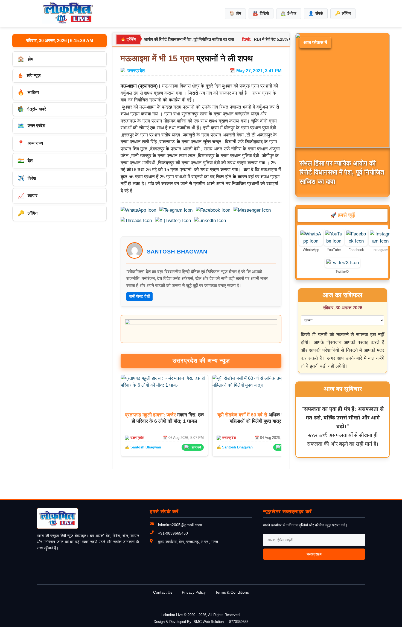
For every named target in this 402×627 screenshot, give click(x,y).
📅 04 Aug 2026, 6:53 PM (275, 438)
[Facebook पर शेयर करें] (213, 210)
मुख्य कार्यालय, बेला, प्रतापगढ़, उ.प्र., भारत (188, 541)
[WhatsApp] (311, 241)
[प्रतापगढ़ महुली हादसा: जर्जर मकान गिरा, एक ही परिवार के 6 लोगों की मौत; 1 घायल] (164, 385)
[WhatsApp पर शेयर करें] (138, 210)
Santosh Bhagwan (177, 252)
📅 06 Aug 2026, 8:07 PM (183, 438)
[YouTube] (334, 241)
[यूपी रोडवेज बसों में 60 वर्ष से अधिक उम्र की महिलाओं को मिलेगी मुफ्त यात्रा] (255, 385)
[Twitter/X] (342, 262)
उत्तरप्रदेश (136, 70)
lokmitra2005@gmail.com (180, 525)
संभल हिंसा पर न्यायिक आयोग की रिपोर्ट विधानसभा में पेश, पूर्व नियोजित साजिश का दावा (161, 39)
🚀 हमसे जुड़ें (342, 215)
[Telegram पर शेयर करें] (176, 210)
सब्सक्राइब (314, 554)
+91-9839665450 (173, 533)
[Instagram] (380, 241)
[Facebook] (356, 241)
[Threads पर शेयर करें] (136, 220)
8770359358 (238, 622)
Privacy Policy (194, 592)
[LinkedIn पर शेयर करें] (210, 220)
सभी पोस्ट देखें (139, 296)
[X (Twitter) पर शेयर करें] (173, 220)
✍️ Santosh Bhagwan (143, 447)
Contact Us (162, 592)
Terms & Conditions (232, 592)
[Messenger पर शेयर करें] (252, 210)
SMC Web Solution (209, 622)
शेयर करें (196, 447)
